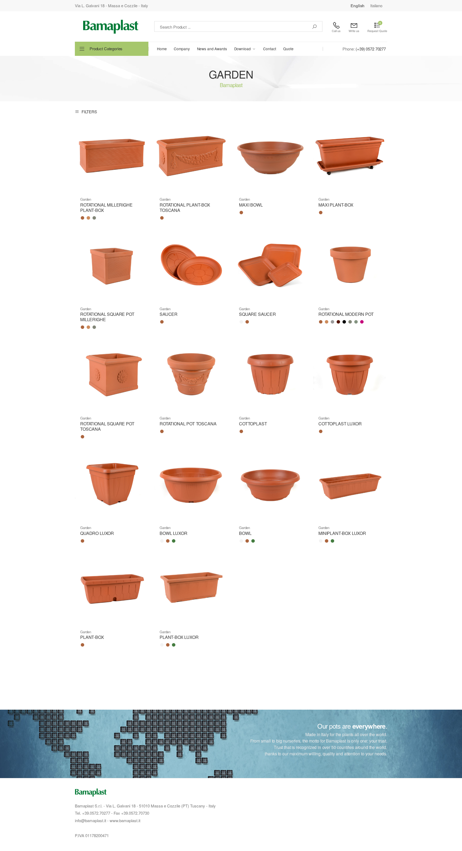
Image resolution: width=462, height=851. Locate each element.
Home (162, 48)
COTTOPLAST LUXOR (339, 424)
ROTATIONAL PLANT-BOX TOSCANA (185, 207)
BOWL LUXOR (173, 533)
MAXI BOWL (251, 205)
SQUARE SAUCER (257, 314)
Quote (288, 48)
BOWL (245, 533)
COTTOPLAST (253, 424)
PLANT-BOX (92, 637)
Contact (269, 48)
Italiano (376, 5)
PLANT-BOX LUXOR (179, 637)
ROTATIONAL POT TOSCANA (188, 424)
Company (182, 48)
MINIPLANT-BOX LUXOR (342, 533)
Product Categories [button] (106, 48)
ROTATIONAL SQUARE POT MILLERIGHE (107, 316)
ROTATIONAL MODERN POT (346, 314)
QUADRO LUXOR (97, 533)
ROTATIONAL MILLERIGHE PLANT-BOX (106, 207)
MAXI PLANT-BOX (335, 205)
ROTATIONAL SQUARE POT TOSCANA (107, 426)
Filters (89, 111)
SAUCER (169, 314)
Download (242, 48)
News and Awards (212, 48)
